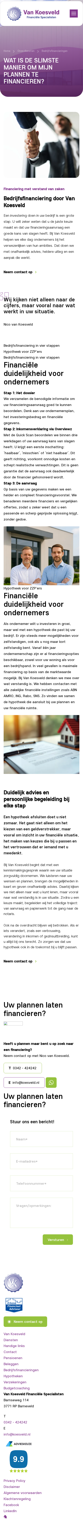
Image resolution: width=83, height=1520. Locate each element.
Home (7, 50)
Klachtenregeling (17, 1498)
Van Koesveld (14, 1334)
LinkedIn (10, 1511)
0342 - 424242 (15, 1422)
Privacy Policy (14, 1480)
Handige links (14, 1345)
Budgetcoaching (17, 1388)
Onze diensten (26, 50)
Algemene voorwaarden (23, 1492)
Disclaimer (12, 1486)
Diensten (11, 1340)
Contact (10, 1351)
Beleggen (11, 1364)
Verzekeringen (15, 1382)
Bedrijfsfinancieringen (21, 1370)
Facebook (11, 1504)
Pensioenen (13, 1358)
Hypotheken (13, 1376)
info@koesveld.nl (17, 1434)
